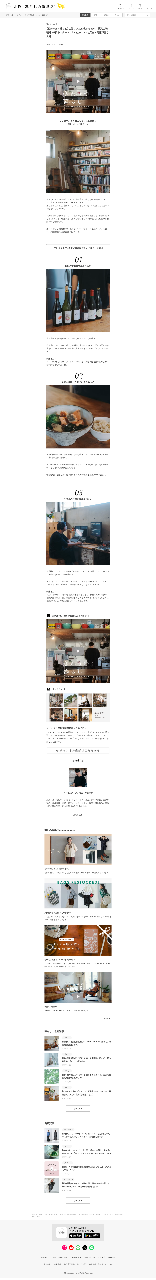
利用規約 (112, 1257)
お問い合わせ (89, 1257)
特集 (40, 1214)
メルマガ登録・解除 (59, 1257)
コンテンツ (130, 8)
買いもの (120, 8)
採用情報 (57, 1264)
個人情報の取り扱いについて (101, 1264)
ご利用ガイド (75, 1257)
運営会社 (47, 1264)
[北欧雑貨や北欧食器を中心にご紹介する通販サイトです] (34, 6)
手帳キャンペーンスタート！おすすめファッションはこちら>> (28, 15)
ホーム (34, 1214)
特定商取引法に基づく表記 (75, 1264)
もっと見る (78, 1108)
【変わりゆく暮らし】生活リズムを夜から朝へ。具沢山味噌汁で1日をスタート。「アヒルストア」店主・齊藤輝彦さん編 (77, 32)
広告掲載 (101, 1257)
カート (140, 8)
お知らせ (44, 1257)
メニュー (149, 8)
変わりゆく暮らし (53, 24)
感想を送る (78, 815)
